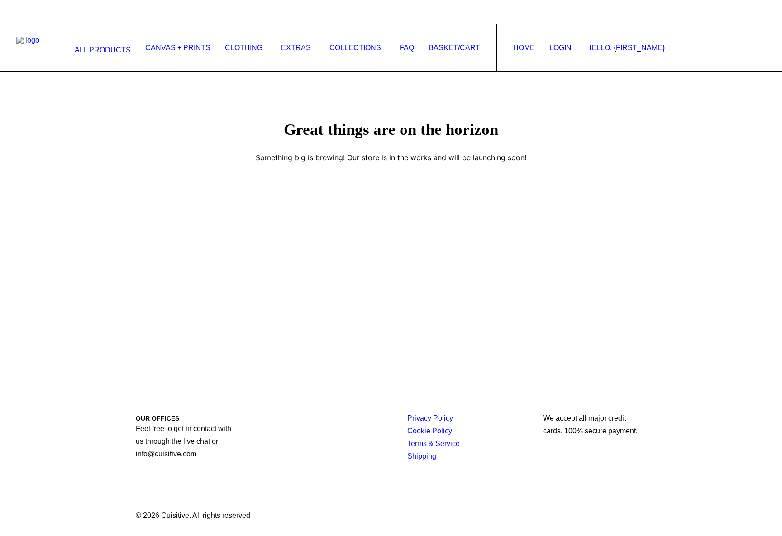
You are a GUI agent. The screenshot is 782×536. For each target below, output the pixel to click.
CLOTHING (243, 48)
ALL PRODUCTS (103, 50)
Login (560, 48)
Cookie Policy (429, 431)
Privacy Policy (430, 418)
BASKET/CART (454, 48)
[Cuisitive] (28, 48)
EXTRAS (296, 48)
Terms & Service (433, 443)
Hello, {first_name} (625, 48)
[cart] (760, 47)
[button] (690, 47)
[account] (747, 47)
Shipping (421, 456)
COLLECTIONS (355, 48)
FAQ (407, 48)
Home (524, 48)
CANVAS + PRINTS (177, 48)
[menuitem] (100, 50)
